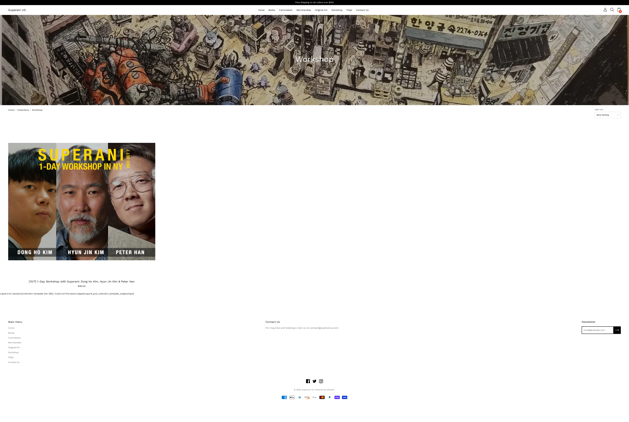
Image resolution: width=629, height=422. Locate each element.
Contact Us (362, 10)
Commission (286, 10)
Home (261, 10)
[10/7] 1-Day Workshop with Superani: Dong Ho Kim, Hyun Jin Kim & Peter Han (81, 281)
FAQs (349, 10)
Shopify (330, 390)
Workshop (337, 10)
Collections (23, 110)
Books (271, 10)
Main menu (15, 321)
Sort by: (599, 110)
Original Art (321, 10)
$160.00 (82, 286)
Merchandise (303, 10)
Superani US (17, 10)
